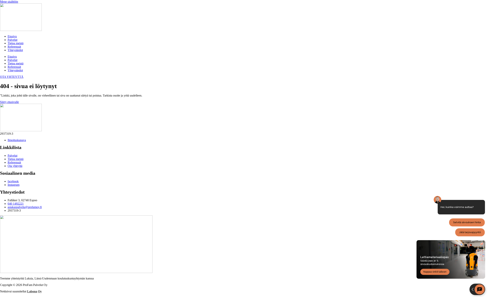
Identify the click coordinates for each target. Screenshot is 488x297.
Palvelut (12, 39)
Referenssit (14, 46)
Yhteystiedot (15, 50)
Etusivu (12, 36)
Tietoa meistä (15, 43)
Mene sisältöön (9, 1)
